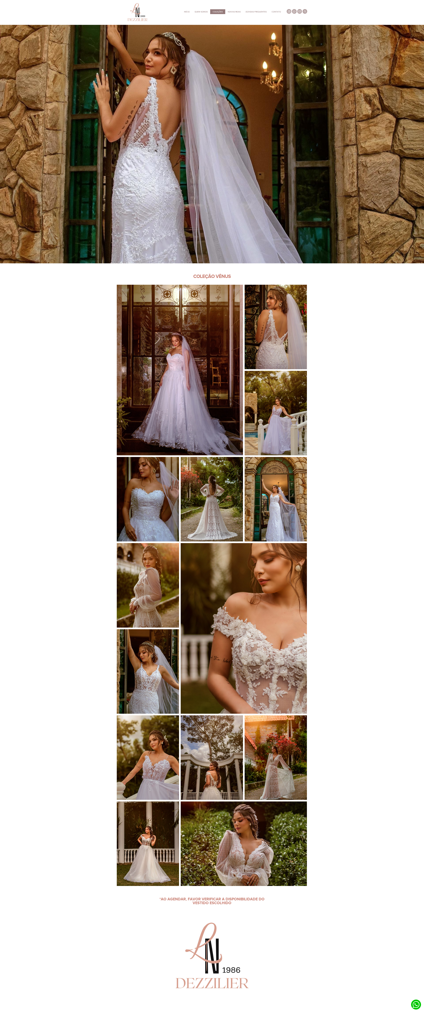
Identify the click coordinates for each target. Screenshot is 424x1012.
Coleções (218, 12)
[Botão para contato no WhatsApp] (416, 1005)
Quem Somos (201, 12)
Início (187, 12)
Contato (276, 12)
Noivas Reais (234, 12)
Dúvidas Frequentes (256, 12)
